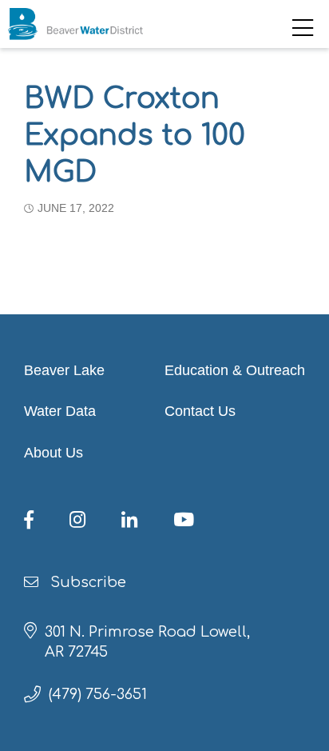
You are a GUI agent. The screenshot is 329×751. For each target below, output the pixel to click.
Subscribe (86, 582)
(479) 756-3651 (98, 694)
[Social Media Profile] (42, 522)
